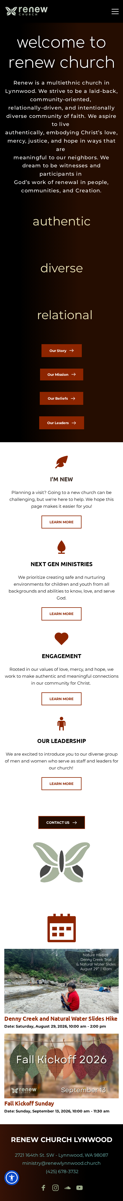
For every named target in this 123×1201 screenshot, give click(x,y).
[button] (115, 11)
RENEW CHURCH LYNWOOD (61, 1139)
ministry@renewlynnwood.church (61, 1163)
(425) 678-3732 (61, 1171)
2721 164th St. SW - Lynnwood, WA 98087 (61, 1155)
